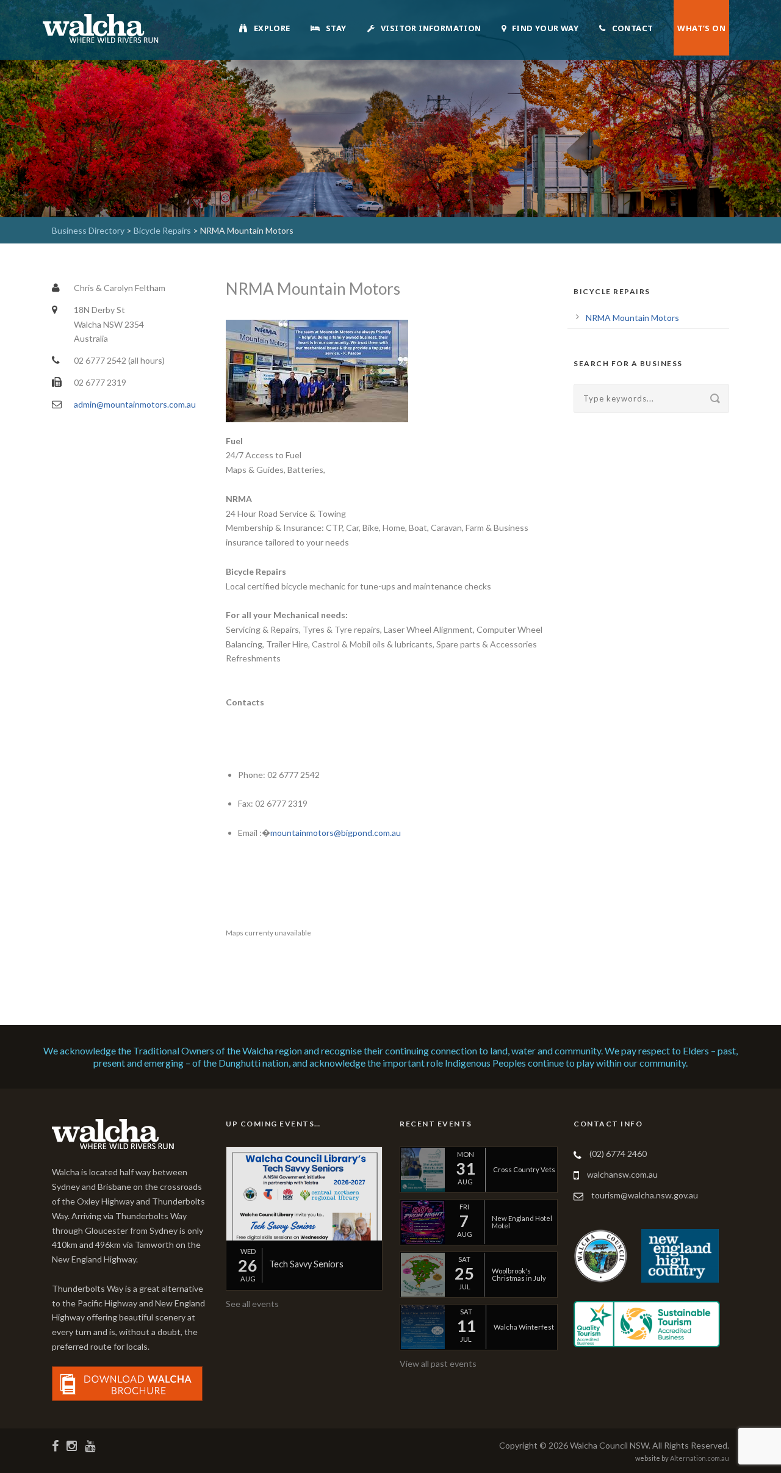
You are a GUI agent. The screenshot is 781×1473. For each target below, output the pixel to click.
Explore (272, 28)
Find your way (545, 28)
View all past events (438, 1363)
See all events (252, 1303)
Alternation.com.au (699, 1458)
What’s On (701, 28)
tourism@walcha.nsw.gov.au (644, 1195)
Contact (632, 28)
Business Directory (88, 230)
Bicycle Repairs (162, 230)
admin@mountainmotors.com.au (135, 404)
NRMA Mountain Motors (632, 317)
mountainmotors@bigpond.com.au (335, 832)
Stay (336, 28)
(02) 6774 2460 (618, 1153)
